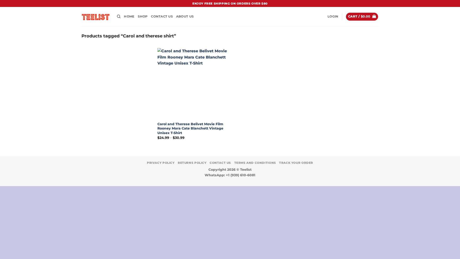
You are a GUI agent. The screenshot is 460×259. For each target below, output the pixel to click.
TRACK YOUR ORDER (296, 163)
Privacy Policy (161, 163)
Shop (143, 16)
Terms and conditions (255, 163)
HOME (129, 16)
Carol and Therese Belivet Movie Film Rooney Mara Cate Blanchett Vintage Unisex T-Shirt (190, 128)
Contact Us (162, 16)
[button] (333, 16)
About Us (185, 16)
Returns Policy (192, 163)
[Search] (119, 16)
